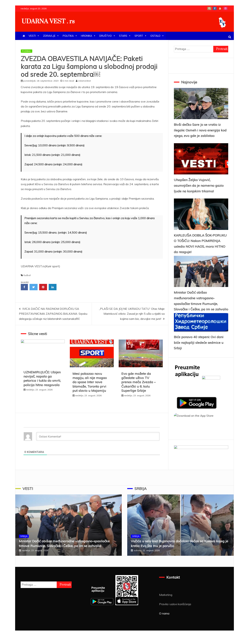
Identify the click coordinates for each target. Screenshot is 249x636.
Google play (209, 8)
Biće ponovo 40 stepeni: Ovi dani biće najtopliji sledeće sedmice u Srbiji (198, 342)
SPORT (139, 35)
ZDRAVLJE (49, 35)
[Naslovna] (24, 36)
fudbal (27, 275)
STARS (123, 35)
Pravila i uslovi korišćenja (175, 604)
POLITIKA (68, 35)
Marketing (165, 595)
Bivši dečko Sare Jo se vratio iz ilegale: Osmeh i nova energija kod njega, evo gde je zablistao (200, 130)
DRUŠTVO (105, 35)
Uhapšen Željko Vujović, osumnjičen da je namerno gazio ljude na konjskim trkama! (199, 185)
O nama (164, 613)
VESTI (32, 35)
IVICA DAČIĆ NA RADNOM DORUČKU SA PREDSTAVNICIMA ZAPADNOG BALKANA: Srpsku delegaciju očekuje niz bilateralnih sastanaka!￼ (53, 313)
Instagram (225, 8)
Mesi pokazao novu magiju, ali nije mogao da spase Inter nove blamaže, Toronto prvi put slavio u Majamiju (90, 382)
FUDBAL (26, 51)
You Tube (220, 8)
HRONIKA (86, 35)
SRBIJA (24, 536)
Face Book (215, 8)
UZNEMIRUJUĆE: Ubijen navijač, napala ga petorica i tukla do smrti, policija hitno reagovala (42, 378)
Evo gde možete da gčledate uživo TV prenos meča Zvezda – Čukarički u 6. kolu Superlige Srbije (138, 382)
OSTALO (155, 35)
